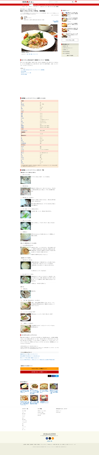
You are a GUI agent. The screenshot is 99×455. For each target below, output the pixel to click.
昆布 (22, 108)
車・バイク (23, 429)
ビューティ (23, 415)
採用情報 (28, 444)
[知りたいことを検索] (72, 2)
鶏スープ (22, 152)
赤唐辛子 (22, 127)
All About (23, 6)
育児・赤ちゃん (51, 4)
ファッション (24, 426)
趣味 (22, 425)
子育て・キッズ (56, 4)
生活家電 (38, 4)
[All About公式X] (50, 438)
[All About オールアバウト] (26, 2)
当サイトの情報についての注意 (64, 444)
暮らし (32, 2)
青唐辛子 (22, 125)
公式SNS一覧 (49, 441)
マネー (23, 412)
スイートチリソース (24, 130)
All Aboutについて (50, 444)
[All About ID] (76, 2)
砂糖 (22, 116)
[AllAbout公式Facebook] (47, 438)
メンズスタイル (24, 422)
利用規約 (38, 444)
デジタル (23, 416)
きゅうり (22, 146)
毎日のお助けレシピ (36, 6)
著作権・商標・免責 (56, 444)
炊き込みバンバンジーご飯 (26, 72)
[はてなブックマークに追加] (57, 376)
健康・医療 (23, 413)
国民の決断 (39, 415)
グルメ (23, 428)
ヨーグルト (23, 105)
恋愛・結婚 (23, 419)
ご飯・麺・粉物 (29, 54)
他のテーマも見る (70, 55)
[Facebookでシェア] (53, 376)
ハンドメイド (42, 4)
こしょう (22, 110)
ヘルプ (75, 444)
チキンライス (35, 54)
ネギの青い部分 (23, 143)
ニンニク (22, 122)
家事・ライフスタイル (26, 4)
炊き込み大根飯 (24, 74)
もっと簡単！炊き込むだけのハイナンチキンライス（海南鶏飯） (33, 69)
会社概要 (24, 444)
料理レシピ (31, 4)
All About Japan (58, 412)
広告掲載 (35, 444)
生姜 (22, 121)
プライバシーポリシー (44, 444)
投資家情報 (31, 444)
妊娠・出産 (46, 4)
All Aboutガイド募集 (40, 412)
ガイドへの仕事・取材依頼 (41, 413)
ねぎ (22, 124)
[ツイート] (49, 376)
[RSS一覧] (53, 438)
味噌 (22, 113)
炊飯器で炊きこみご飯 (43, 6)
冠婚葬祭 (35, 4)
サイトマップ (71, 444)
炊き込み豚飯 (23, 71)
